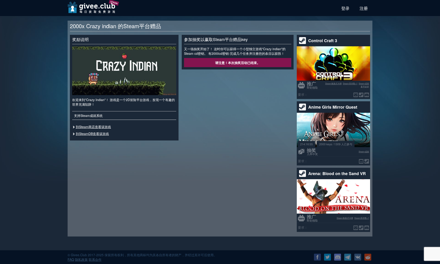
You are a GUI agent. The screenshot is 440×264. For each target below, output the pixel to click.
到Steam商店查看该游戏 (93, 126)
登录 (345, 8)
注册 (364, 8)
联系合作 (95, 259)
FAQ (71, 259)
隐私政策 (81, 259)
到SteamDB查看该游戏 (92, 133)
